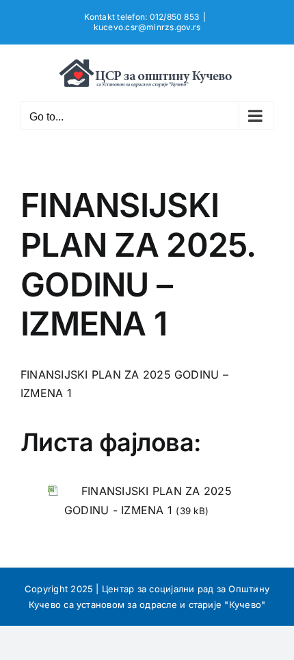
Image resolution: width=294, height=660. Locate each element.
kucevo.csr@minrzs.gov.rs (147, 27)
